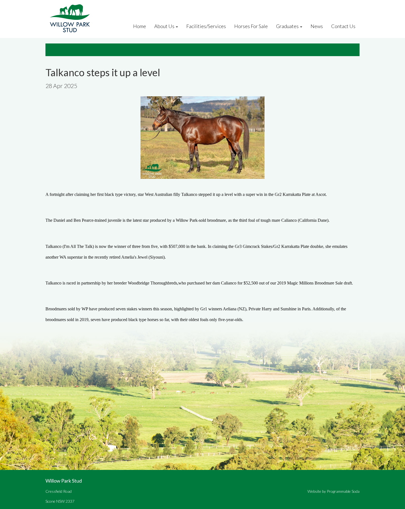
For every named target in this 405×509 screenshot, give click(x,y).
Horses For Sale (251, 26)
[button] (178, 26)
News (316, 26)
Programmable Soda (343, 491)
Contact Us (343, 26)
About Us (164, 26)
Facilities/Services (206, 26)
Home (139, 26)
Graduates (287, 26)
